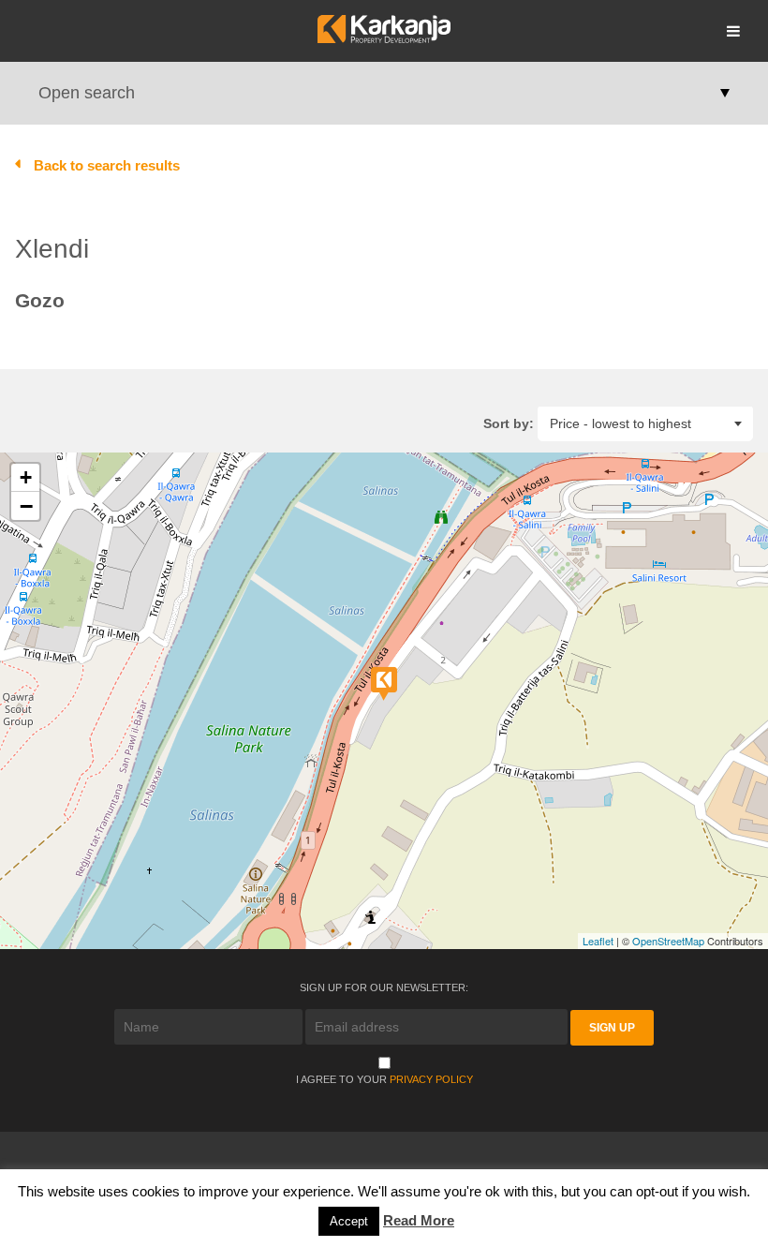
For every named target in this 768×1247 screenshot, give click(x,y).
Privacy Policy (431, 1079)
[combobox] (645, 423)
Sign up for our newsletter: (384, 987)
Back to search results (107, 165)
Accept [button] (349, 1221)
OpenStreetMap (668, 940)
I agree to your (384, 1079)
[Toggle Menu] (733, 31)
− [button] (26, 506)
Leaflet (598, 940)
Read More (418, 1220)
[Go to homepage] (384, 38)
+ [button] (26, 477)
